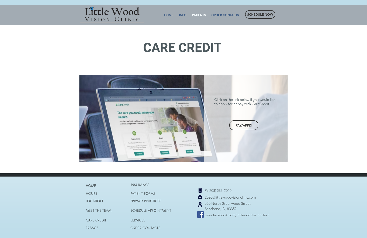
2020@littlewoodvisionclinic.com (230, 197)
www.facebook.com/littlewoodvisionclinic (237, 215)
